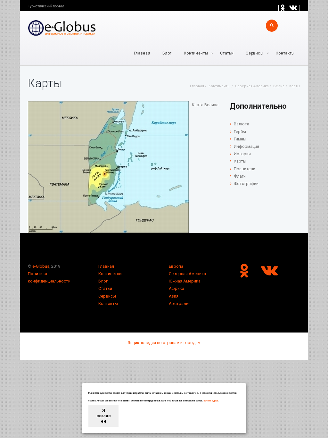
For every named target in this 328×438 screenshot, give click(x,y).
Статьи (227, 53)
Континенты (196, 53)
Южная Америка (185, 281)
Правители (244, 168)
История (242, 153)
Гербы (240, 131)
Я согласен (103, 416)
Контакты (285, 53)
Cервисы (255, 53)
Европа (176, 266)
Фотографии (246, 183)
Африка (176, 288)
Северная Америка (187, 273)
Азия (173, 296)
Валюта (241, 124)
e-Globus (40, 266)
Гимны (240, 139)
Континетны (110, 273)
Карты (240, 161)
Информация (246, 146)
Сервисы (107, 296)
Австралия (180, 303)
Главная (142, 53)
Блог (167, 53)
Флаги (240, 176)
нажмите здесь (210, 401)
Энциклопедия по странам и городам (164, 342)
